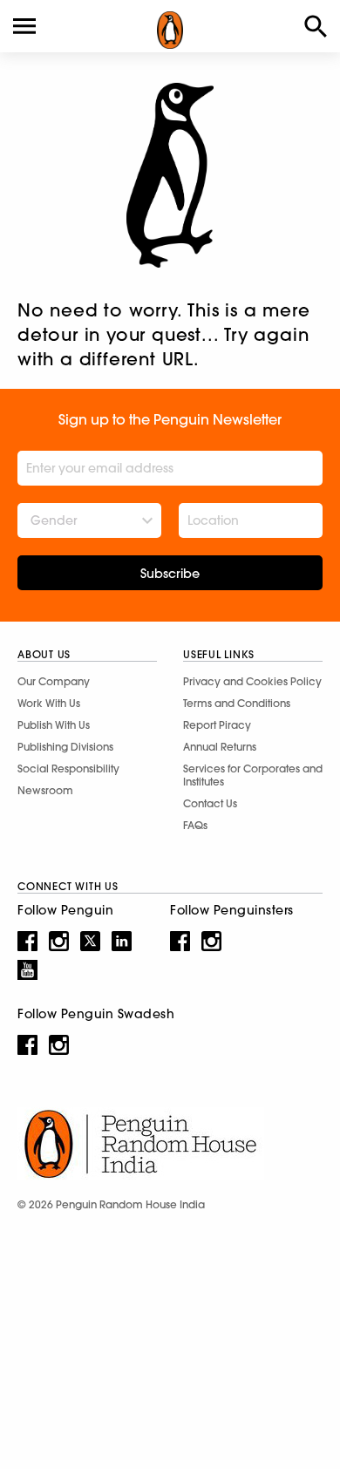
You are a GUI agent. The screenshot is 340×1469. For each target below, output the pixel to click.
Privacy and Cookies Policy (252, 681)
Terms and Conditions (236, 703)
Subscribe (170, 573)
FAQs (195, 825)
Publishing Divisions (65, 746)
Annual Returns (219, 746)
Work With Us (48, 703)
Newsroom (45, 790)
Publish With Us (53, 724)
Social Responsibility (68, 768)
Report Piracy (217, 724)
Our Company (53, 681)
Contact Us (210, 803)
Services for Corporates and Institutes (253, 775)
